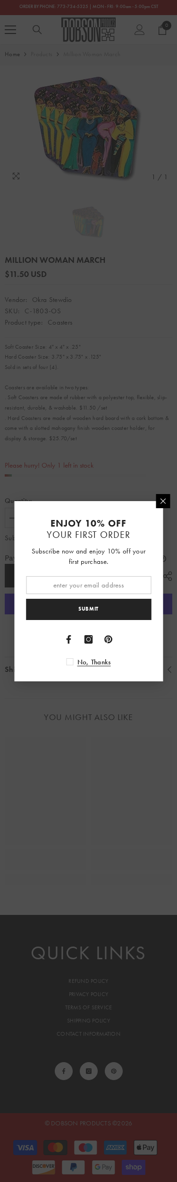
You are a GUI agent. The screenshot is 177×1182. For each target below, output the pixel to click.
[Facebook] (69, 639)
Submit (88, 608)
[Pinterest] (108, 639)
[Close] (163, 501)
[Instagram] (89, 639)
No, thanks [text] (94, 662)
